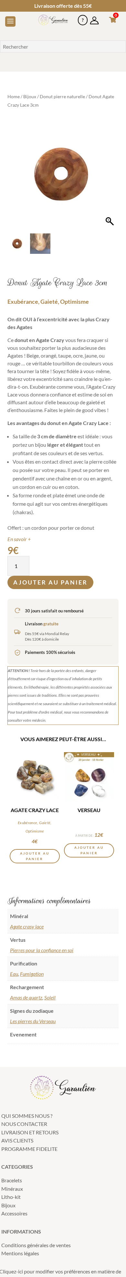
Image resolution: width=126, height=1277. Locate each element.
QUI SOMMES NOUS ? (26, 1116)
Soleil (50, 997)
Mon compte (94, 17)
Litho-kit (11, 1197)
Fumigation (32, 974)
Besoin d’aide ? (82, 17)
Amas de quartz (26, 997)
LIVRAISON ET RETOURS (29, 1132)
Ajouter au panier (50, 582)
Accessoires (14, 1213)
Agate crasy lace (27, 926)
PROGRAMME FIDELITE (29, 1149)
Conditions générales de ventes (36, 1245)
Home (13, 96)
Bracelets (11, 1180)
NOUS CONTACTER (24, 1124)
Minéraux (12, 1189)
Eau (14, 974)
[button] (110, 178)
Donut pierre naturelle (62, 96)
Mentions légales (20, 1253)
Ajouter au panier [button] (34, 856)
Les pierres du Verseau (33, 1021)
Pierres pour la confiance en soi (41, 950)
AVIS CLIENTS (17, 1140)
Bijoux (29, 96)
